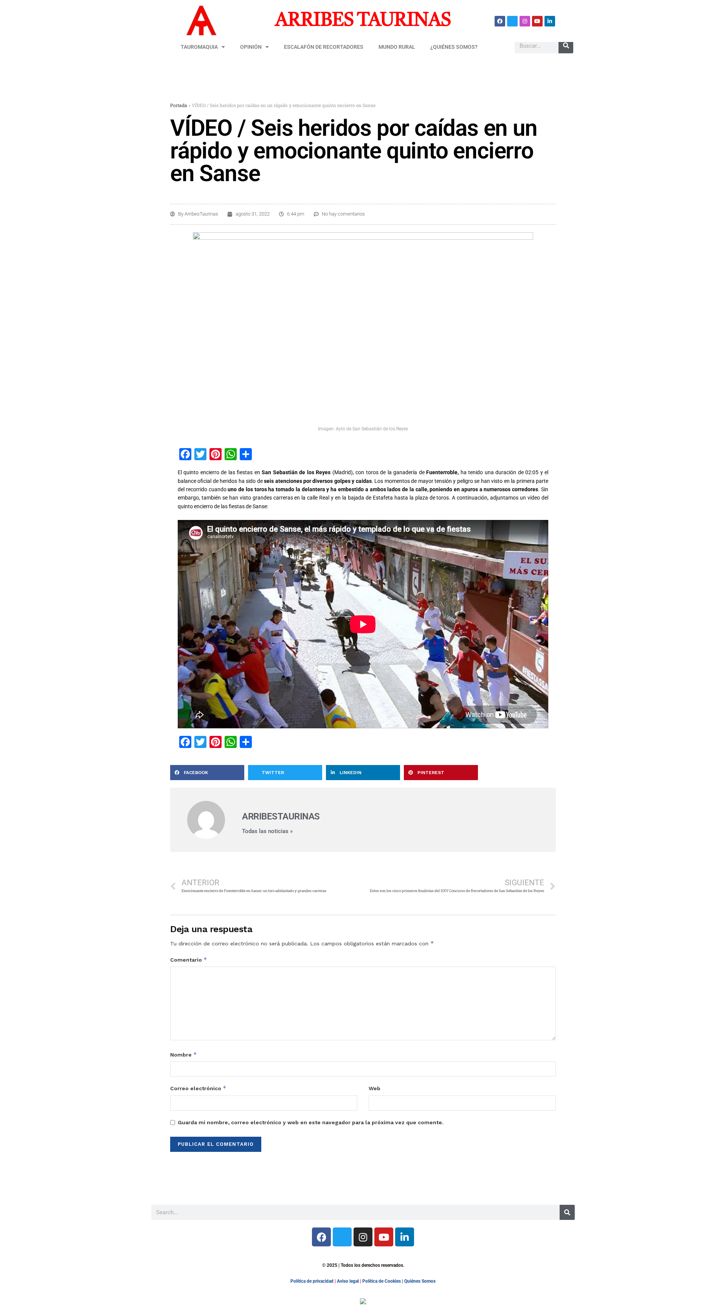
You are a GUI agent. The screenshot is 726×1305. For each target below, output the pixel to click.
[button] (207, 772)
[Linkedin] (549, 21)
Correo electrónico (198, 1088)
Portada (178, 105)
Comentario (188, 959)
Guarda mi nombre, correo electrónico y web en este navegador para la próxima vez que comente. (311, 1122)
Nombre (183, 1054)
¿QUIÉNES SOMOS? (454, 47)
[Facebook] (500, 21)
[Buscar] (565, 45)
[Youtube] (537, 21)
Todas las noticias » (267, 831)
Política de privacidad (312, 1281)
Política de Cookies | (383, 1281)
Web (374, 1088)
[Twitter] (512, 21)
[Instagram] (525, 21)
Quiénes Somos (420, 1281)
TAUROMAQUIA (199, 47)
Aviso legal (348, 1281)
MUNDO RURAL (397, 47)
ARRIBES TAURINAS (363, 20)
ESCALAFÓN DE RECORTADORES (323, 47)
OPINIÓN (251, 47)
